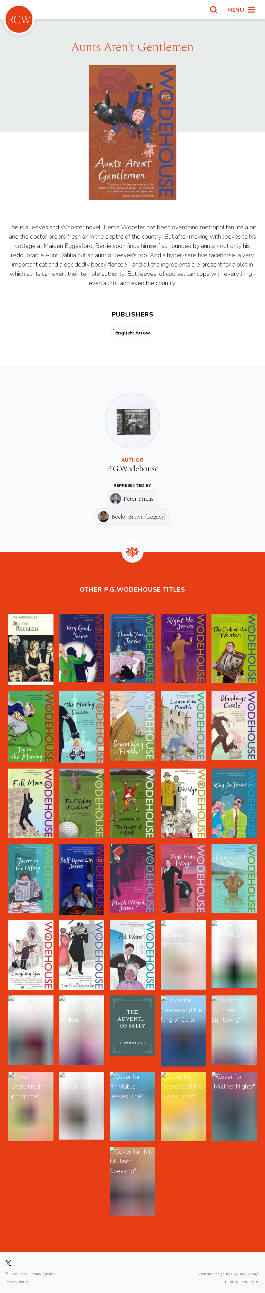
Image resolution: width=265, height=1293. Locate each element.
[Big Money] (31, 1031)
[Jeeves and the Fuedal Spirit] (183, 1106)
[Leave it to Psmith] (183, 726)
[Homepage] (19, 19)
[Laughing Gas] (31, 955)
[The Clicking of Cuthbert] (81, 803)
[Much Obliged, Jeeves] (132, 879)
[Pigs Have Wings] (183, 879)
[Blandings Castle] (234, 726)
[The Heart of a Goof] (132, 803)
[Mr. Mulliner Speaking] (132, 1181)
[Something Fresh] (132, 726)
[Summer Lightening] (234, 1031)
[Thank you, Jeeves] (132, 649)
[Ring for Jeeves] (234, 803)
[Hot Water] (132, 955)
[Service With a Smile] (234, 879)
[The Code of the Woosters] (234, 649)
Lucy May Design (245, 1274)
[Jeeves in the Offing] (31, 879)
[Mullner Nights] (234, 1106)
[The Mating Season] (81, 726)
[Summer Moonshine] (183, 955)
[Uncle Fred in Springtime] (31, 1106)
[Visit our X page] (8, 1263)
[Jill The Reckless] (31, 649)
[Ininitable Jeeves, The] (132, 1106)
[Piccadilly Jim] (81, 1106)
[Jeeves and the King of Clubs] (183, 1031)
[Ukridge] (183, 803)
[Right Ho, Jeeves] (183, 649)
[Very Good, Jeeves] (81, 649)
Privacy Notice (17, 1282)
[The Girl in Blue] (234, 955)
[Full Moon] (31, 803)
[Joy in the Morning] (31, 726)
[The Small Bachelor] (81, 955)
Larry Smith (249, 1282)
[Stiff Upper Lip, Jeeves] (81, 879)
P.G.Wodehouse (132, 469)
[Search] (213, 9)
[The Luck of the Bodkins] (81, 1031)
